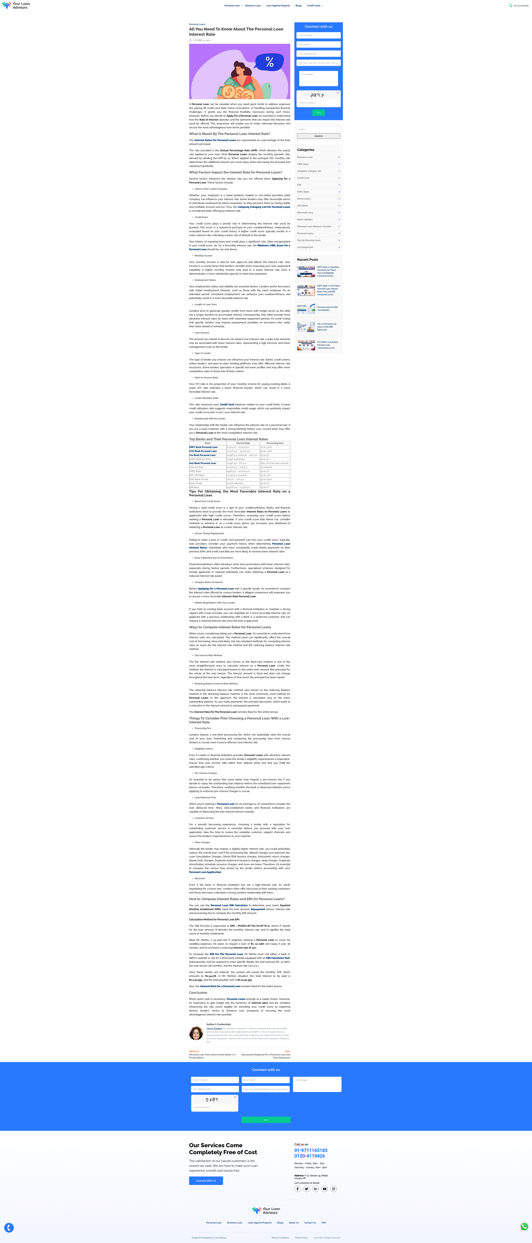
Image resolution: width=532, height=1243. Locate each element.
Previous (212, 1054)
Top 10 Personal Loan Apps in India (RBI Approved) (327, 327)
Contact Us (310, 1222)
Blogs (280, 1222)
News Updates (305, 219)
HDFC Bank (303, 191)
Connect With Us (206, 1180)
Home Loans (304, 198)
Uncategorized (305, 247)
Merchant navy (305, 212)
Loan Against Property (260, 1222)
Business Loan (305, 157)
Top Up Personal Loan (308, 240)
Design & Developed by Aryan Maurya (209, 1238)
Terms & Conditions (280, 1238)
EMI (299, 185)
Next (265, 1054)
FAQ (324, 1222)
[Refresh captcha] (337, 93)
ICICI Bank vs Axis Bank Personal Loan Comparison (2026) (327, 345)
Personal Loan (214, 1222)
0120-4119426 (309, 1156)
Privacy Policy (301, 1238)
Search (319, 136)
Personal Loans (197, 24)
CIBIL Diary (303, 164)
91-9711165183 (311, 1150)
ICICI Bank (302, 205)
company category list (309, 171)
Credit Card (303, 178)
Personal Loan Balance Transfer (314, 226)
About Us (294, 1222)
